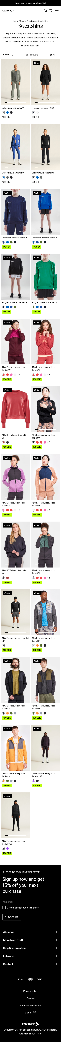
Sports (23, 21)
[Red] (3, 374)
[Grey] (7, 442)
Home (15, 21)
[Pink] (11, 374)
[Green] (3, 112)
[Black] (11, 112)
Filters (6, 54)
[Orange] (37, 645)
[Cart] (50, 10)
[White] (37, 112)
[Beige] (15, 374)
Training (32, 21)
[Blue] (7, 112)
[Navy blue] (3, 242)
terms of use (32, 907)
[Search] (45, 10)
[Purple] (33, 781)
